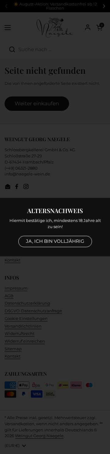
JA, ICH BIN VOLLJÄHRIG (55, 241)
